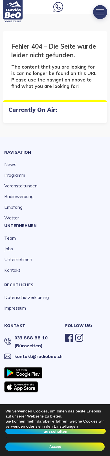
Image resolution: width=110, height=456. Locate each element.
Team (10, 238)
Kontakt (12, 270)
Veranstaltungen (21, 186)
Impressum (15, 308)
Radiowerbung (19, 196)
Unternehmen (20, 225)
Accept (55, 447)
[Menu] (100, 12)
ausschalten (55, 431)
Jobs (8, 248)
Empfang (13, 207)
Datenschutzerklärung (26, 297)
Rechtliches (19, 284)
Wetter (11, 218)
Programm (14, 175)
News (10, 164)
